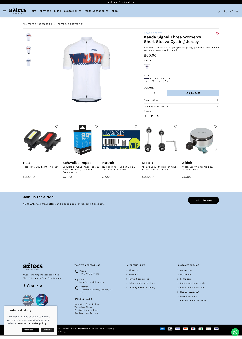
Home (33, 11)
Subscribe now (203, 200)
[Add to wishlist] (56, 127)
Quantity (149, 87)
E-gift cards (186, 279)
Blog (115, 11)
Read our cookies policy (32, 323)
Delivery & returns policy (142, 287)
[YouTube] (32, 285)
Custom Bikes (73, 11)
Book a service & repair (192, 283)
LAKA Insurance (188, 296)
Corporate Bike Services (193, 300)
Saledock (67, 328)
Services (133, 274)
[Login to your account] (219, 11)
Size (146, 75)
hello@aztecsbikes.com (91, 282)
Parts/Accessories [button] (96, 11)
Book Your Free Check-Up (120, 2)
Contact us (186, 270)
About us (133, 270)
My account (186, 274)
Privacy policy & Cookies (142, 283)
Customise (47, 330)
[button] (4, 11)
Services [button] (45, 11)
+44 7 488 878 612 (89, 274)
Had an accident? (189, 292)
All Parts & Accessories (37, 24)
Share (147, 111)
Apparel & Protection (70, 24)
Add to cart (193, 93)
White (147, 60)
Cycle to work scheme (192, 287)
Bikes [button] (57, 11)
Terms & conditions (139, 279)
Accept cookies (30, 330)
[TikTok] (41, 285)
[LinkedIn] (37, 285)
